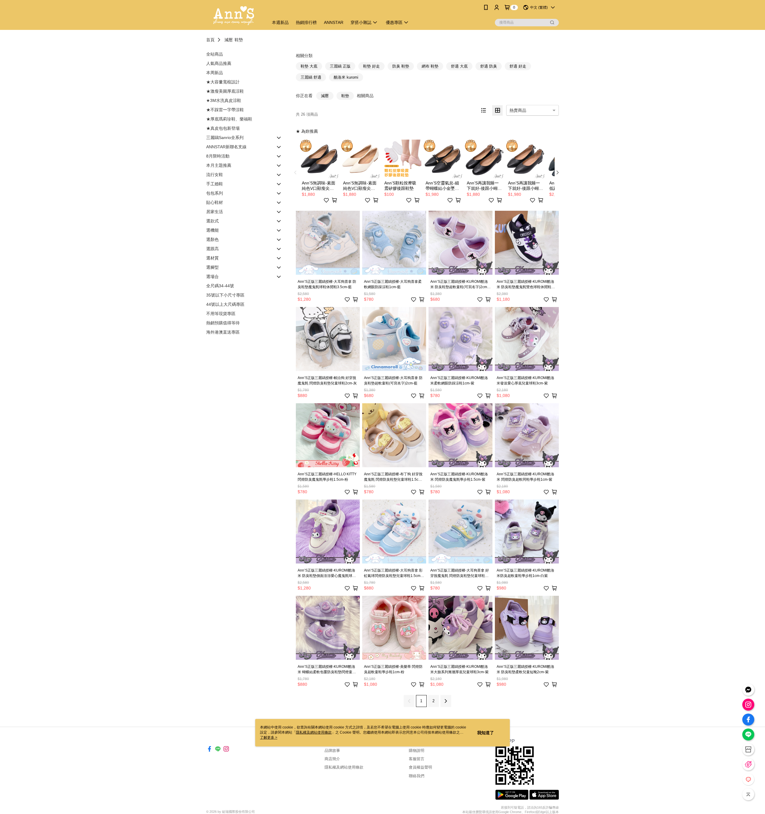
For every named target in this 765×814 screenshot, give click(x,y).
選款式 (212, 221)
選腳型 (212, 267)
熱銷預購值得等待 (223, 322)
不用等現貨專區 (220, 313)
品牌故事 (332, 750)
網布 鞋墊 (430, 66)
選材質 (212, 258)
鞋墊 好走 (371, 66)
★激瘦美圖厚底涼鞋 (225, 91)
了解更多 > (268, 737)
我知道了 (485, 732)
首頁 (210, 39)
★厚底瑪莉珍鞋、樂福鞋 (229, 119)
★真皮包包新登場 (223, 128)
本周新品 (214, 72)
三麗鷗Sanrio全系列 (225, 137)
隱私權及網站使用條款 (344, 767)
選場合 (212, 276)
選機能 (212, 230)
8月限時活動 (218, 156)
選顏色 (212, 239)
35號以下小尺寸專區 (225, 295)
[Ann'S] (233, 15)
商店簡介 (332, 759)
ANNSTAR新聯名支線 (226, 146)
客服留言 (416, 759)
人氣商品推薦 (218, 63)
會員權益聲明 (420, 767)
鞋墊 (239, 39)
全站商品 (214, 54)
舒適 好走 (518, 66)
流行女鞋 (214, 174)
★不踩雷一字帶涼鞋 (225, 109)
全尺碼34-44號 (220, 285)
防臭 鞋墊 (400, 66)
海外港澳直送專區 (223, 332)
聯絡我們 (416, 776)
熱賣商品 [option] (518, 110)
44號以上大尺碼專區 (225, 304)
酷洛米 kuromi (346, 77)
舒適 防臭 (488, 66)
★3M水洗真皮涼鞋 (223, 100)
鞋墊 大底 (309, 66)
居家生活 (214, 211)
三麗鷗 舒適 (311, 77)
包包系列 (214, 193)
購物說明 (416, 750)
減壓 (228, 39)
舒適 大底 (459, 66)
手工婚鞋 (214, 183)
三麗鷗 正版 (340, 66)
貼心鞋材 (214, 202)
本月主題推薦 (218, 165)
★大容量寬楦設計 (223, 82)
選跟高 (212, 248)
